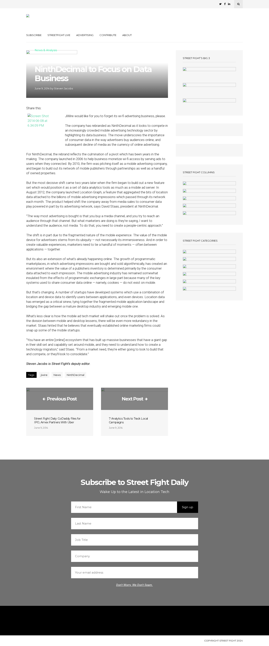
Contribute (107, 35)
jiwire (44, 374)
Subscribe (34, 35)
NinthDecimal (75, 374)
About (127, 35)
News (57, 374)
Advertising (85, 35)
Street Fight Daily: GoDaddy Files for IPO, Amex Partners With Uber (57, 420)
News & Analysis (46, 50)
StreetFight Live (58, 35)
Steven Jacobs (63, 88)
